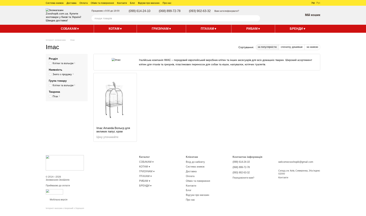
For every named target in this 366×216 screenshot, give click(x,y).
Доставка (71, 3)
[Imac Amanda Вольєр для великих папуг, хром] (115, 100)
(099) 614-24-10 (139, 11)
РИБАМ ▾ (253, 28)
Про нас (167, 3)
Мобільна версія (58, 199)
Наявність (55, 69)
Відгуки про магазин (149, 3)
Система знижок (54, 3)
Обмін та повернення (102, 3)
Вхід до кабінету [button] (195, 161)
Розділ (53, 58)
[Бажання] (290, 15)
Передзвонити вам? (243, 177)
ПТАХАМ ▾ (208, 28)
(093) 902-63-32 (200, 11)
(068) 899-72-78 (170, 11)
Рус (318, 3)
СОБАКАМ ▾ (70, 28)
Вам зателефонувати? (226, 11)
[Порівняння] (281, 15)
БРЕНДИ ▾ (297, 28)
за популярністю (267, 46)
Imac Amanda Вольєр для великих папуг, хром (113, 129)
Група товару (58, 80)
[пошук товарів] (257, 18)
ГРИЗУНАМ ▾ (161, 28)
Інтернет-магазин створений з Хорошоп (65, 208)
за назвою (312, 46)
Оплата (83, 3)
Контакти (122, 3)
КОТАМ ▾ (115, 28)
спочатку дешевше (292, 46)
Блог (132, 3)
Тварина (54, 91)
